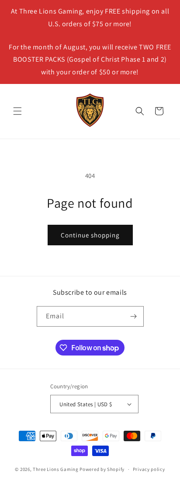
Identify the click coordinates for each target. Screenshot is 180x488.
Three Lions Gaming (56, 469)
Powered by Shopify (102, 469)
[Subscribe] (133, 316)
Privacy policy (149, 469)
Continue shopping (90, 235)
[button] (17, 111)
